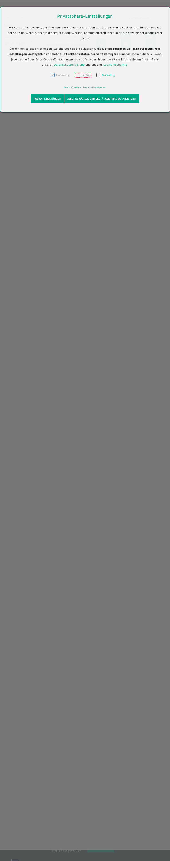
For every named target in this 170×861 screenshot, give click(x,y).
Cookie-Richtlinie (115, 64)
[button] (85, 87)
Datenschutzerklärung (69, 64)
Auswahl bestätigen (47, 99)
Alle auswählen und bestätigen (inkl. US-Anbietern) (101, 99)
